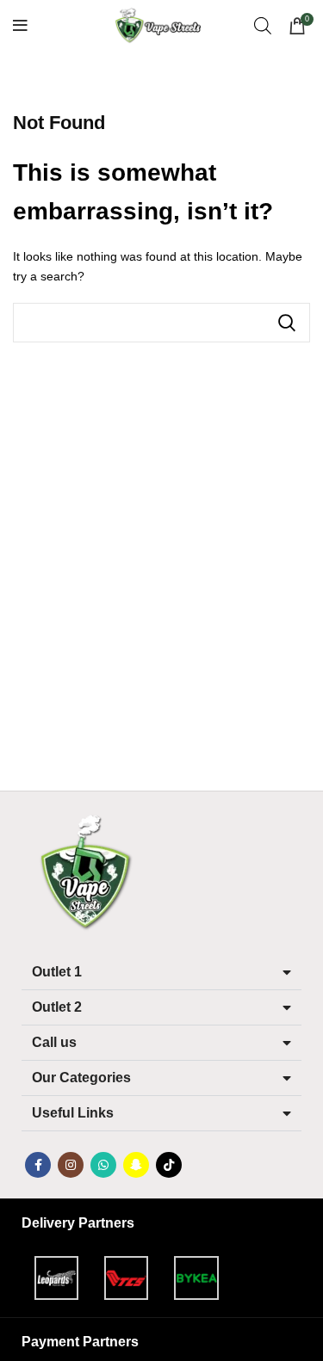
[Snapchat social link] (136, 1165)
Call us (54, 1042)
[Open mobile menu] (20, 26)
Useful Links (73, 1112)
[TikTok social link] (169, 1165)
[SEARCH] (286, 322)
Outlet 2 (57, 1007)
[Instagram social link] (71, 1165)
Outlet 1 (57, 971)
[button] (161, 972)
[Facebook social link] (38, 1165)
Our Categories (81, 1077)
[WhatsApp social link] (103, 1165)
